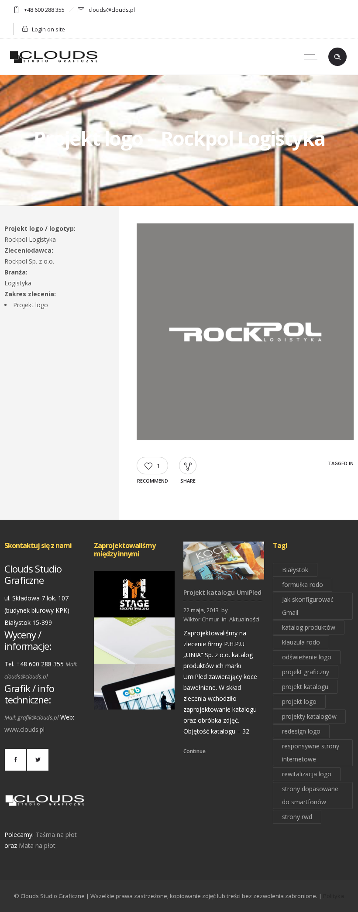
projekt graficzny (305, 672)
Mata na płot (37, 845)
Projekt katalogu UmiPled (222, 592)
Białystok (295, 570)
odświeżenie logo (306, 657)
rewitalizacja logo (306, 774)
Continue (194, 751)
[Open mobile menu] (312, 56)
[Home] (54, 63)
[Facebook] (15, 760)
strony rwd (297, 817)
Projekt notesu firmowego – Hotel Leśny (134, 651)
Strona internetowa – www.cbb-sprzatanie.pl (134, 697)
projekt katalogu (305, 686)
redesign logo (301, 731)
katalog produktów (308, 627)
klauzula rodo (301, 642)
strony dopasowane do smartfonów (310, 795)
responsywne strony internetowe (310, 752)
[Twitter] (37, 760)
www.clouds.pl (24, 729)
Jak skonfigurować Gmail (308, 606)
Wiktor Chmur (201, 619)
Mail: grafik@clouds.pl (31, 717)
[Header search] (337, 57)
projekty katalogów (309, 716)
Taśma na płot (56, 834)
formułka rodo (302, 584)
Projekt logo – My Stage (134, 605)
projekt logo (299, 701)
